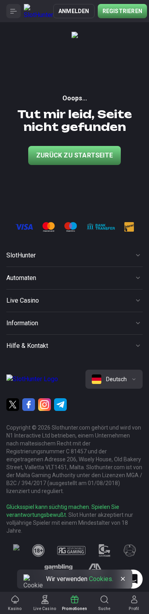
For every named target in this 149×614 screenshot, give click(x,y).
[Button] (13, 11)
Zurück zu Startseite (74, 155)
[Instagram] (44, 404)
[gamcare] (104, 550)
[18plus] (38, 550)
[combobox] (114, 379)
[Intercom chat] (133, 579)
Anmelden (73, 11)
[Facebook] (28, 404)
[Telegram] (60, 404)
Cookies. (101, 579)
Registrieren (122, 11)
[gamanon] (130, 550)
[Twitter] (12, 404)
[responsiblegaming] (71, 550)
